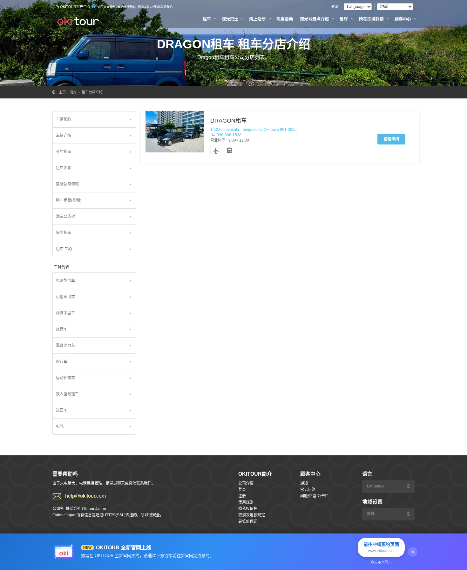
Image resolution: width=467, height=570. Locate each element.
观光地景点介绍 (315, 19)
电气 (60, 426)
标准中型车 (65, 313)
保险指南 (63, 233)
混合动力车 (65, 345)
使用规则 (246, 502)
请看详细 (391, 139)
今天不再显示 (381, 562)
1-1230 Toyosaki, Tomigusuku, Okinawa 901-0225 (253, 129)
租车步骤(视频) (68, 200)
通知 (304, 483)
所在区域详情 (372, 19)
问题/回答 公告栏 (314, 496)
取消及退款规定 (251, 515)
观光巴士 (231, 19)
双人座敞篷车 (67, 394)
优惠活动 (284, 19)
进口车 (61, 410)
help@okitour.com (85, 496)
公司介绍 (246, 483)
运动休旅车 (65, 378)
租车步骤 (63, 168)
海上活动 (258, 19)
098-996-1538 (229, 135)
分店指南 (63, 152)
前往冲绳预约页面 (381, 547)
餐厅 (344, 19)
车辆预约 (63, 119)
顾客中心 (403, 19)
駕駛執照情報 (67, 184)
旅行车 (61, 329)
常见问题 (307, 489)
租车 (207, 19)
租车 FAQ (64, 249)
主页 (62, 92)
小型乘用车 (65, 297)
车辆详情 (63, 135)
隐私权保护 (247, 508)
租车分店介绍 (92, 92)
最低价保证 (247, 521)
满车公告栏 (65, 216)
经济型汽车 (65, 280)
